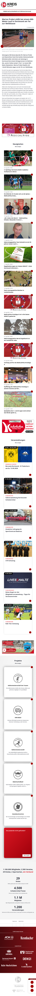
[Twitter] (10, 27)
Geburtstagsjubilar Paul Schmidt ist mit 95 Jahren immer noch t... (17, 243)
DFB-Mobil (18, 717)
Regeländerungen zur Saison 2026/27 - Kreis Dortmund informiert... (18, 267)
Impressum (14, 921)
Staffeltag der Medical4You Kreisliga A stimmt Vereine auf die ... (16, 387)
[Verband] (32, 990)
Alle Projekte (27, 855)
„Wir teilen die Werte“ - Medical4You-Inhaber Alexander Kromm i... (16, 219)
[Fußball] (32, 982)
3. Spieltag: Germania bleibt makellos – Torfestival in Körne (16, 170)
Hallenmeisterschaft (18, 750)
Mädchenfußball (18, 782)
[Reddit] (14, 27)
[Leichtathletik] (32, 986)
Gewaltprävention (18, 814)
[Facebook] (7, 27)
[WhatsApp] (3, 27)
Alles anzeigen (18, 146)
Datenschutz (21, 921)
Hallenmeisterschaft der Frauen (18, 685)
